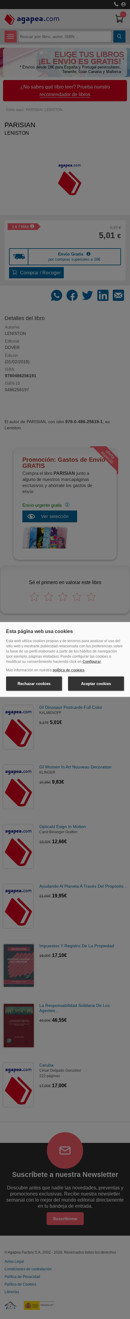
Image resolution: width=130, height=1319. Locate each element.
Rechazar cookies (34, 683)
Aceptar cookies (96, 683)
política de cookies (69, 670)
